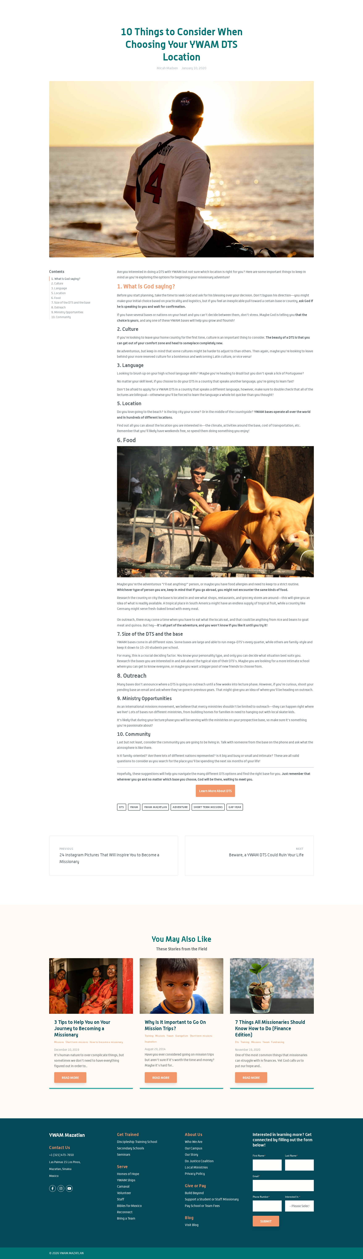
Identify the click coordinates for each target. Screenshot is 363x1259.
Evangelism (181, 1035)
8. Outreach (58, 307)
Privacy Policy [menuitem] (195, 1174)
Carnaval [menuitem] (123, 1186)
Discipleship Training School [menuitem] (137, 1142)
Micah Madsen (167, 68)
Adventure (180, 807)
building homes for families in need (216, 712)
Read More (70, 1078)
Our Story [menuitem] (191, 1155)
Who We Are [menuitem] (193, 1142)
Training (149, 1035)
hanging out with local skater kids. (270, 712)
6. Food (56, 298)
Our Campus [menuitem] (193, 1148)
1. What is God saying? (65, 278)
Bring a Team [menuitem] (126, 1218)
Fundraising (277, 1042)
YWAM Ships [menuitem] (126, 1180)
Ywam (170, 1035)
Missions (59, 1042)
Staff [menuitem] (120, 1199)
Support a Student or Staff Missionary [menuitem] (212, 1199)
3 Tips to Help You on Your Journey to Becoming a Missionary (82, 1028)
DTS (121, 807)
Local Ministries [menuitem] (196, 1167)
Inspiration (151, 1041)
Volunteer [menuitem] (124, 1193)
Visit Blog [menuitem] (192, 1225)
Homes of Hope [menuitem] (128, 1174)
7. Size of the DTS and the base (70, 302)
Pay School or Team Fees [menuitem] (202, 1206)
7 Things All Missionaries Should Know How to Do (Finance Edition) (270, 1028)
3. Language (59, 288)
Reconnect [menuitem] (125, 1212)
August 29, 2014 (155, 1049)
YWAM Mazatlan (155, 807)
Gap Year (235, 807)
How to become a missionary (106, 1042)
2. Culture (57, 283)
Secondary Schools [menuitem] (130, 1148)
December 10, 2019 (66, 1049)
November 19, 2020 (247, 1049)
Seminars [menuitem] (123, 1155)
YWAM (134, 807)
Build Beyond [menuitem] (194, 1193)
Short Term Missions (208, 807)
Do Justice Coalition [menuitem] (199, 1161)
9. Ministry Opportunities (67, 312)
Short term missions (77, 1042)
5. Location (58, 293)
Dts (237, 1042)
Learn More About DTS (215, 791)
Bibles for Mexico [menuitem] (129, 1206)
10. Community (61, 317)
